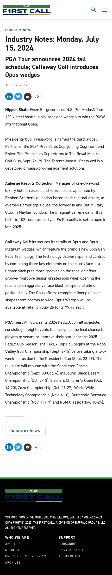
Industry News (19, 30)
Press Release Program (25, 556)
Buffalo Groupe (87, 523)
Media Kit (13, 550)
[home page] (27, 10)
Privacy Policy (71, 550)
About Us (13, 544)
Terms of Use (70, 556)
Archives (13, 563)
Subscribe (67, 544)
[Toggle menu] (104, 10)
